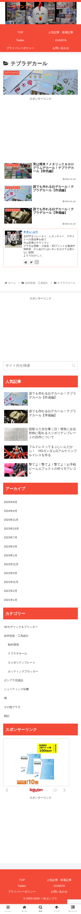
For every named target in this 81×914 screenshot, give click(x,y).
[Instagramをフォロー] (36, 262)
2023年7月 (10, 537)
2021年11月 (11, 582)
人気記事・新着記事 (59, 880)
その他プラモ (12, 707)
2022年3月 (10, 573)
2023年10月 (11, 528)
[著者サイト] (25, 262)
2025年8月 (10, 502)
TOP (22, 880)
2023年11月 (11, 519)
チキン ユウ (30, 231)
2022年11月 (11, 564)
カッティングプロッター (23, 671)
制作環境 (13, 644)
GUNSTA (59, 885)
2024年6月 (10, 510)
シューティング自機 (16, 689)
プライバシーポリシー (22, 891)
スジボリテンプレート (21, 662)
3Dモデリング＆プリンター (21, 626)
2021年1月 (10, 599)
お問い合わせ (59, 891)
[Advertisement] (40, 128)
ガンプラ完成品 (13, 680)
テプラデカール (17, 653)
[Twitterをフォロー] (31, 262)
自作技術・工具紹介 (16, 635)
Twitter (22, 885)
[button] (73, 365)
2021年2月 (10, 590)
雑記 (6, 715)
